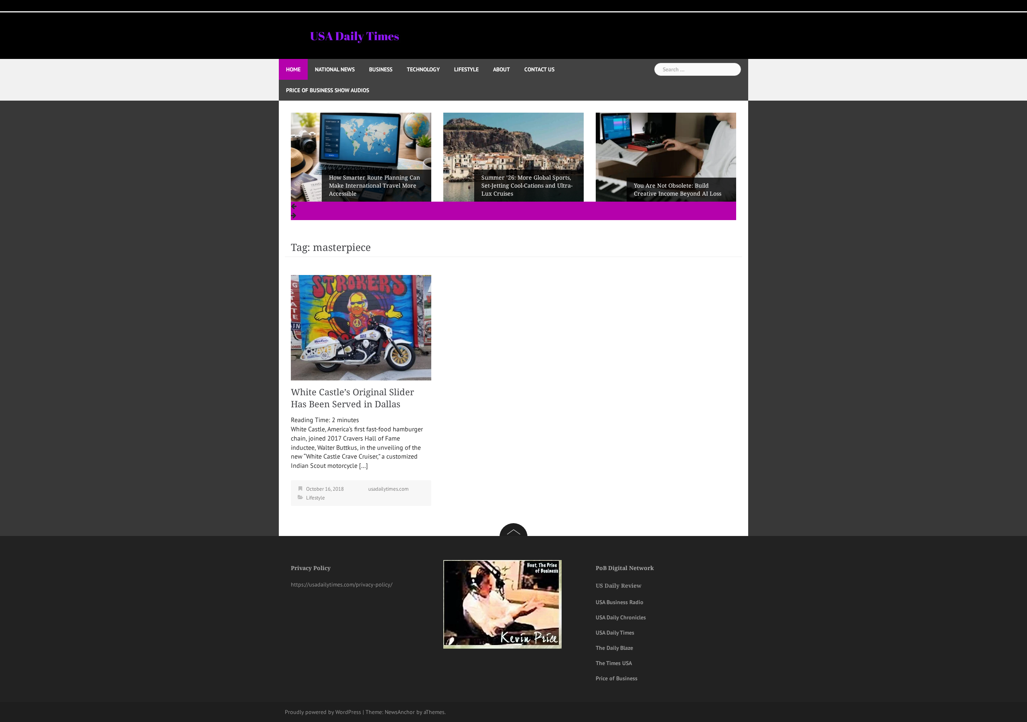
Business (380, 69)
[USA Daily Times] (354, 35)
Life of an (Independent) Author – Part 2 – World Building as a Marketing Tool (680, 185)
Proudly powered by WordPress (323, 712)
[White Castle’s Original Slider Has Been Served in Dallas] (361, 327)
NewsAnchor (400, 712)
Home (293, 69)
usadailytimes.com (388, 488)
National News (335, 69)
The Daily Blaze (614, 647)
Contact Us (539, 69)
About (501, 69)
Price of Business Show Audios (327, 90)
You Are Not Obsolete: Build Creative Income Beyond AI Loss (525, 189)
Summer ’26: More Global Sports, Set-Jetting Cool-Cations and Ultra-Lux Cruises (374, 185)
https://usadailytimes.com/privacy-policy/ (341, 584)
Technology (423, 69)
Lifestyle (466, 69)
